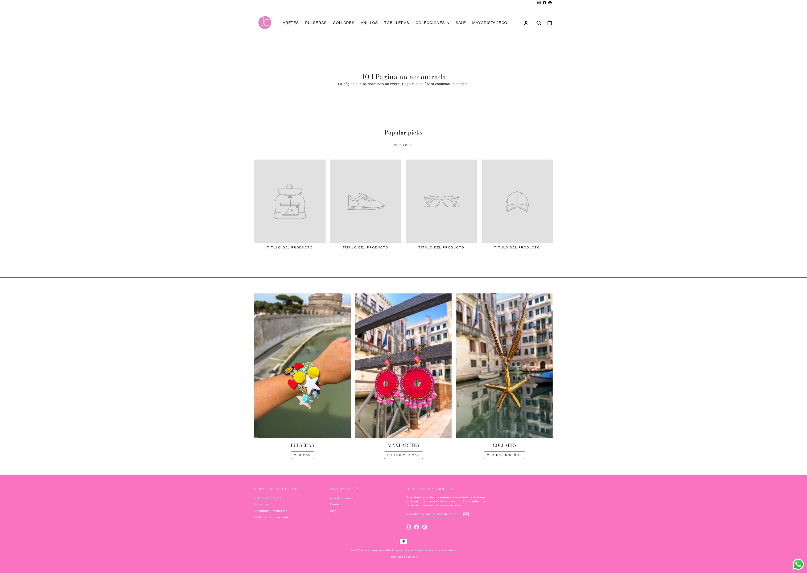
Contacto (336, 504)
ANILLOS (369, 23)
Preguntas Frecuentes (270, 510)
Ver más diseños (504, 455)
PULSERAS (316, 23)
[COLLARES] (504, 365)
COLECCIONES (430, 23)
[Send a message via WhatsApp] (798, 564)
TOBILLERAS (396, 23)
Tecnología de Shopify (403, 557)
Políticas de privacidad (271, 517)
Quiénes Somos (341, 498)
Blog (333, 510)
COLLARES (343, 23)
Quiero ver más (403, 455)
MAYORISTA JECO (489, 23)
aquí (422, 84)
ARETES (291, 23)
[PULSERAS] (302, 365)
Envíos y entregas (267, 498)
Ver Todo (403, 145)
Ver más (302, 455)
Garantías (261, 504)
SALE (461, 23)
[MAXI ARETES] (403, 365)
